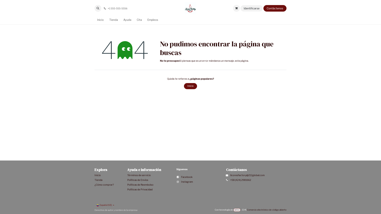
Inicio (190, 86)
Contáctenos (275, 8)
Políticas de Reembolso (140, 184)
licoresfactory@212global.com (247, 175)
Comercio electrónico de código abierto (266, 210)
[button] (98, 8)
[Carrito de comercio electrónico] (236, 8)
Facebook (187, 177)
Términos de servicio (139, 175)
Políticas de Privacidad (140, 189)
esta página (241, 60)
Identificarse (252, 8)
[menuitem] (101, 20)
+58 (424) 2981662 (240, 180)
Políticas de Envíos (137, 180)
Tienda (99, 180)
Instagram (187, 181)
